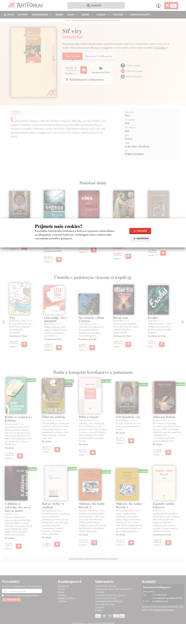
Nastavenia (142, 238)
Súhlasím (141, 230)
